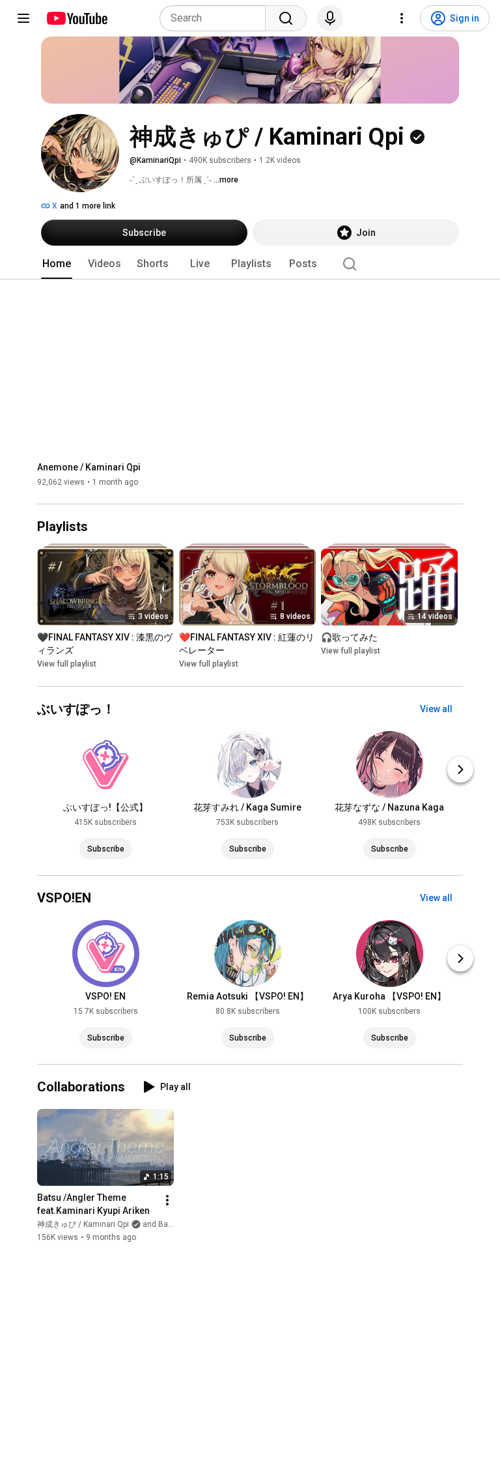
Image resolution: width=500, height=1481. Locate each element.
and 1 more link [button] (87, 205)
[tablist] (250, 264)
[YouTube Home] (76, 18)
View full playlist (66, 664)
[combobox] (216, 18)
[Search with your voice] (330, 18)
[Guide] (23, 18)
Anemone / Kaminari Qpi (89, 467)
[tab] (56, 264)
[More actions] (167, 1200)
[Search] (286, 18)
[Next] (460, 769)
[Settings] (402, 18)
